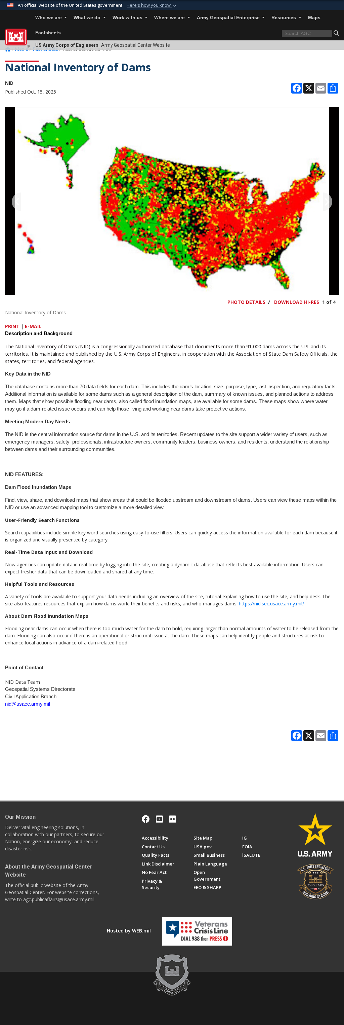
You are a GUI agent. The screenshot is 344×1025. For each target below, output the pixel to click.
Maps (314, 17)
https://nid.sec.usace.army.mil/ (271, 603)
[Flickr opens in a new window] (172, 819)
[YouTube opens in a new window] (159, 819)
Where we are (170, 17)
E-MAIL (33, 326)
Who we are (49, 17)
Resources (284, 17)
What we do (88, 17)
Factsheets (48, 32)
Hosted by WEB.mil (129, 930)
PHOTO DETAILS (246, 302)
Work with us (128, 17)
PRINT (12, 326)
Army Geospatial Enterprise (229, 17)
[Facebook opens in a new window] (146, 819)
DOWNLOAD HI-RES (296, 302)
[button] (152, 5)
